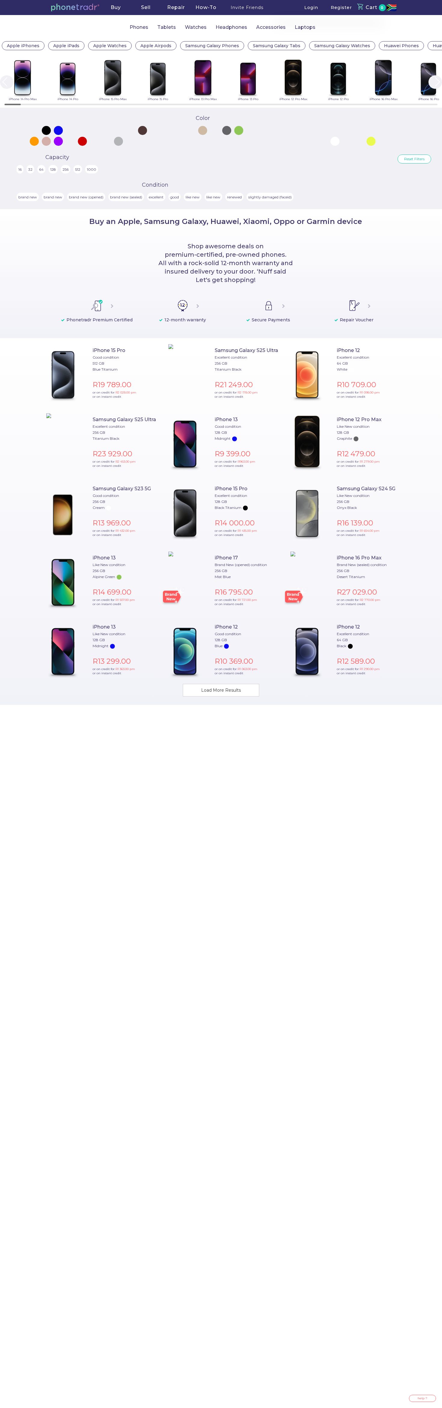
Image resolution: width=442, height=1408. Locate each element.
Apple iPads (66, 45)
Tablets (166, 27)
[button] (75, 7)
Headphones (231, 27)
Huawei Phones (401, 45)
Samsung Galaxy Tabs (276, 45)
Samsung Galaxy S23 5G (122, 488)
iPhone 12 (348, 350)
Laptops (305, 27)
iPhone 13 (226, 419)
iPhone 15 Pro (109, 350)
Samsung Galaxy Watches (342, 45)
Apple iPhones (23, 45)
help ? (422, 1398)
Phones (139, 27)
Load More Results (221, 690)
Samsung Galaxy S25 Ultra (246, 350)
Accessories (271, 27)
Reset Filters (414, 159)
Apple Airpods (155, 45)
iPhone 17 (226, 558)
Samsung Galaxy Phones (212, 45)
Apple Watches (110, 45)
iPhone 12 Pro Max (359, 419)
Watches (196, 27)
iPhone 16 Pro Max (359, 558)
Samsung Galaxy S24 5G (366, 488)
